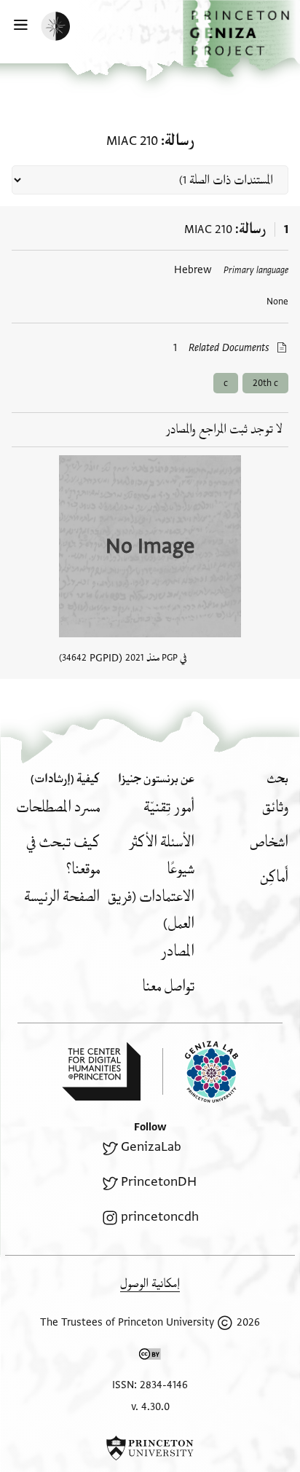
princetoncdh (160, 1216)
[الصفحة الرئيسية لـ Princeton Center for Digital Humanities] (101, 1071)
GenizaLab (151, 1146)
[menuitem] (275, 807)
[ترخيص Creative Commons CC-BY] (150, 1357)
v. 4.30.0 (150, 1407)
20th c (265, 383)
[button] (241, 38)
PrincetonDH (159, 1181)
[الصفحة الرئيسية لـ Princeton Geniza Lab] (200, 1072)
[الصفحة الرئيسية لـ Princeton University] (150, 1448)
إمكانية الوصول (150, 1284)
